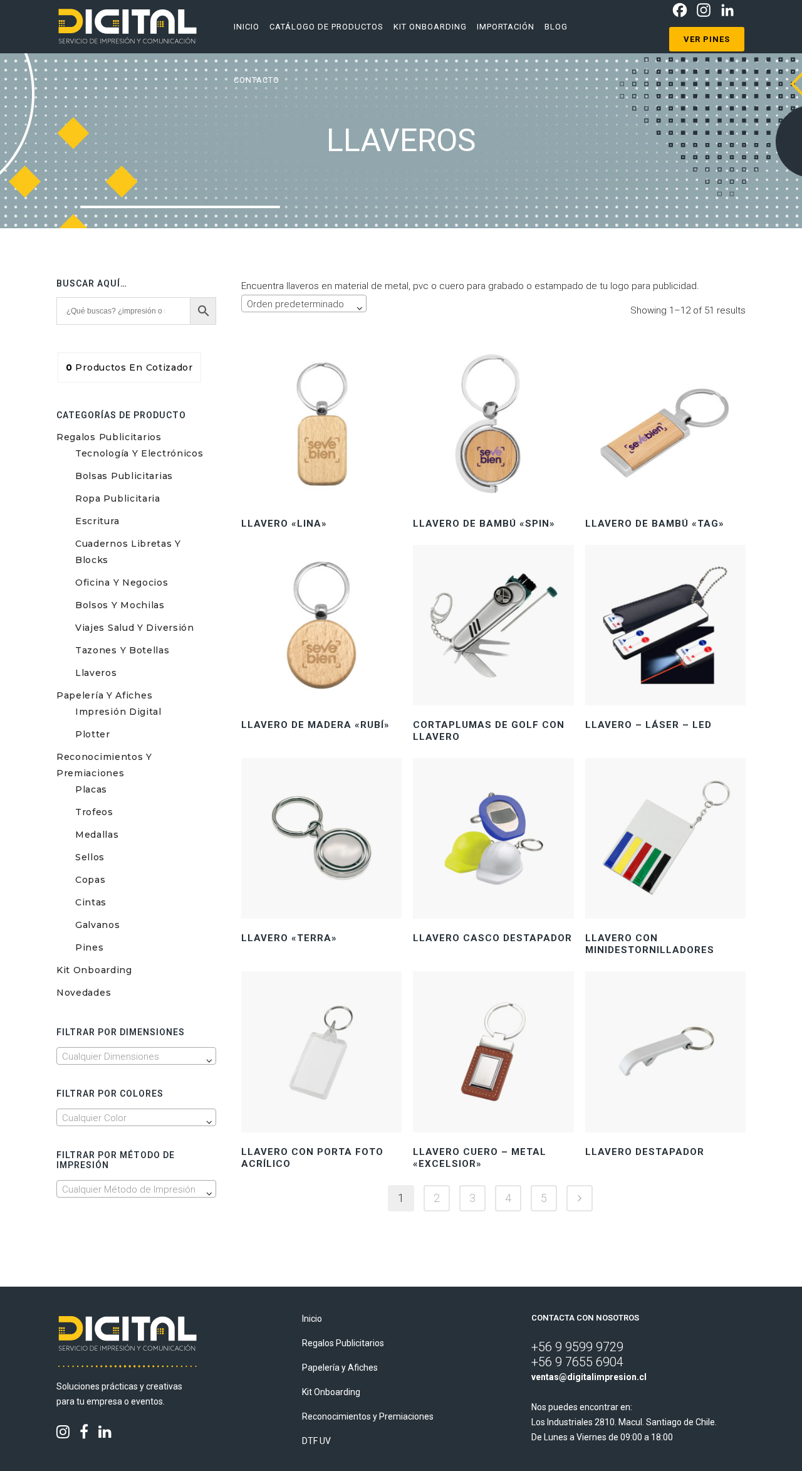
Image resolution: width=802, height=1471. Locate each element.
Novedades (83, 992)
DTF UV (316, 1441)
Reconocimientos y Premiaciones (368, 1416)
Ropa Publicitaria (117, 498)
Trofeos (94, 812)
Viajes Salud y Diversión (134, 627)
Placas (91, 789)
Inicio (312, 1319)
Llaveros (96, 672)
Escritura (97, 521)
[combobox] (136, 1056)
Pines (89, 947)
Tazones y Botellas (122, 650)
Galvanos (97, 925)
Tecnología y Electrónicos (139, 453)
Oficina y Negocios (122, 582)
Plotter (92, 734)
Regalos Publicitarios (109, 437)
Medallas (97, 834)
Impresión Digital (118, 711)
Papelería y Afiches (104, 695)
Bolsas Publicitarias (124, 476)
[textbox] (136, 1056)
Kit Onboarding (94, 970)
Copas (90, 879)
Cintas (91, 902)
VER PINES (707, 39)
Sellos (90, 857)
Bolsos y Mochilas (120, 605)
